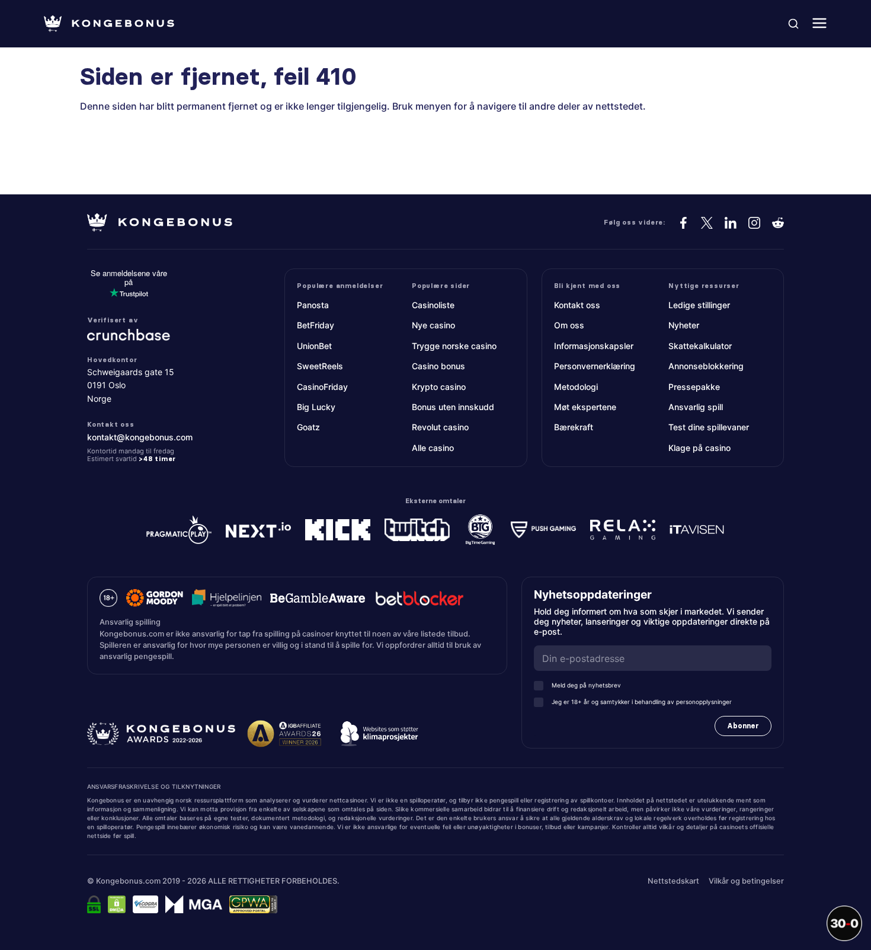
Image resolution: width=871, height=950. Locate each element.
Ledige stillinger (699, 305)
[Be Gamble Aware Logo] (317, 598)
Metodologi (576, 387)
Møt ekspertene (585, 407)
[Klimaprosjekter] (379, 734)
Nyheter (683, 325)
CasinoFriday (322, 387)
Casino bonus (438, 366)
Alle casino (433, 448)
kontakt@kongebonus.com (140, 437)
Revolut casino (440, 427)
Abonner (743, 725)
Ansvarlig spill (695, 407)
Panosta (313, 305)
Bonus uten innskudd (453, 407)
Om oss (569, 325)
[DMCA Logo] (117, 904)
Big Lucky (316, 407)
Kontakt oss (577, 305)
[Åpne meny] (819, 24)
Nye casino (433, 325)
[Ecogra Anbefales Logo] (145, 904)
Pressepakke (694, 387)
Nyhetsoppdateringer (597, 594)
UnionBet (314, 346)
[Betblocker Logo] (419, 598)
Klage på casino (699, 448)
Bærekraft (573, 427)
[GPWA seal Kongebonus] (253, 904)
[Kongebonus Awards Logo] (161, 734)
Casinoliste (433, 305)
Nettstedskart (673, 881)
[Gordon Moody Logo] (154, 598)
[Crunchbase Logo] (159, 335)
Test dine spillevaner (708, 427)
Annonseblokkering (706, 366)
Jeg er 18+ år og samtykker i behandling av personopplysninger (642, 701)
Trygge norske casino (454, 346)
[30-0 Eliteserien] (844, 923)
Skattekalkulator (700, 346)
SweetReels (320, 366)
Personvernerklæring (594, 366)
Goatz (308, 427)
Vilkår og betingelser (746, 881)
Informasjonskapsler (593, 346)
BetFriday (315, 325)
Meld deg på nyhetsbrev (586, 685)
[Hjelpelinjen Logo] (226, 598)
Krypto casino (439, 387)
